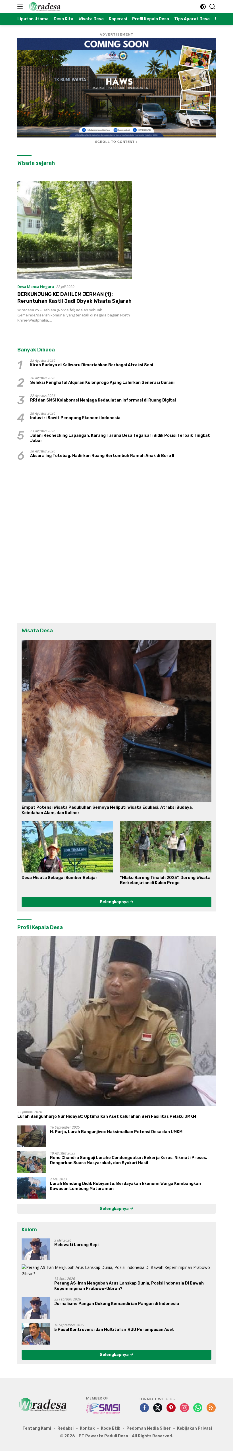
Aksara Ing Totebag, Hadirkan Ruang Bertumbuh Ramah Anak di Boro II (102, 455)
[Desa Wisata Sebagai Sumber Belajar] (67, 846)
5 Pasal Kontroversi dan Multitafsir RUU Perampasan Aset (114, 1329)
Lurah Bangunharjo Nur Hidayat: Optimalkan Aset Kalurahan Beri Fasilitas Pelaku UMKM (106, 1116)
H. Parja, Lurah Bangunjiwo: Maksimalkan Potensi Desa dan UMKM (116, 1131)
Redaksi (65, 1428)
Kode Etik (110, 1428)
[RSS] (211, 1408)
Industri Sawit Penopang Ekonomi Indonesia (75, 417)
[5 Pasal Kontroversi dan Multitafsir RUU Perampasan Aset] (36, 1334)
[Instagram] (184, 1408)
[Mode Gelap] (203, 6)
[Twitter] (157, 1408)
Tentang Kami (36, 1428)
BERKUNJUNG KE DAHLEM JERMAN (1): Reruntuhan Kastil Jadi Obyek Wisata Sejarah (74, 297)
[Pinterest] (171, 1408)
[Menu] (21, 6)
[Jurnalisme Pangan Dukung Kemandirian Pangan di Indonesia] (36, 1308)
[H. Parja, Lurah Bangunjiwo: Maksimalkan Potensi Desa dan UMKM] (31, 1136)
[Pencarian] (212, 6)
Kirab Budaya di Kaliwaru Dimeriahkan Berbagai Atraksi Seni (91, 365)
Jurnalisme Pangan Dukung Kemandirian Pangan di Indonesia (116, 1303)
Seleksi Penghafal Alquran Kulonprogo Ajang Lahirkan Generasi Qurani (102, 382)
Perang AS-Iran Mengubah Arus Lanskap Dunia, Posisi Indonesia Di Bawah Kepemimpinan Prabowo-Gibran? (129, 1286)
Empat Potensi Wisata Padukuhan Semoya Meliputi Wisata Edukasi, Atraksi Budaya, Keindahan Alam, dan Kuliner (107, 810)
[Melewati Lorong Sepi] (36, 1249)
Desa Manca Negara (35, 286)
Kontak (87, 1428)
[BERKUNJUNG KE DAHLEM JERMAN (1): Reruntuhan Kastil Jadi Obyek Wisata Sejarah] (74, 230)
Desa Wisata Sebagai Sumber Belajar (59, 877)
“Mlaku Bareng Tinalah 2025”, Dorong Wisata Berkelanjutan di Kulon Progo (165, 880)
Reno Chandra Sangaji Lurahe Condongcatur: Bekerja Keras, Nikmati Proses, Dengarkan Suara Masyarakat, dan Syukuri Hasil (128, 1160)
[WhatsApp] (197, 1408)
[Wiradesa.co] (44, 6)
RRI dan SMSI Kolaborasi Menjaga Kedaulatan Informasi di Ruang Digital (103, 400)
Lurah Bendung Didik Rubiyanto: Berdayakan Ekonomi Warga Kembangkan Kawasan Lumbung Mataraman (125, 1186)
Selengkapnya (115, 902)
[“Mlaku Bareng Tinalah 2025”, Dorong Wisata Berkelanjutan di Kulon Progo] (165, 846)
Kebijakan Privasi (194, 1428)
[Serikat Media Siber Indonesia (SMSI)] (103, 1408)
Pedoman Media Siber (148, 1428)
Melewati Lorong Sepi (76, 1244)
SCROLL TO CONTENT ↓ (116, 141)
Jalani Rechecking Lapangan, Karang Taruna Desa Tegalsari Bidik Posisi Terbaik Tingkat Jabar (120, 438)
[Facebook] (144, 1408)
